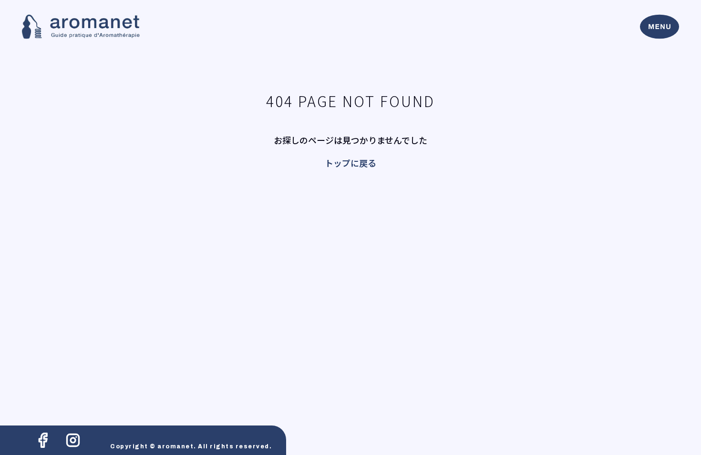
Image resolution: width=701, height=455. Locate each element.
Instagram (73, 440)
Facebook (43, 440)
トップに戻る (350, 163)
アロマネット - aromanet (80, 27)
